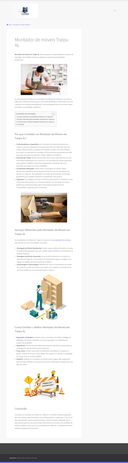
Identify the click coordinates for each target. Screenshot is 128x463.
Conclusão (20, 124)
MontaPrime (12, 458)
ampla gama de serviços (62, 240)
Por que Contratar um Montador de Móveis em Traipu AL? (35, 117)
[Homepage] (25, 11)
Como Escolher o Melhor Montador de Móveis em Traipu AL (35, 122)
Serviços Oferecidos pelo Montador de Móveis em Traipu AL (35, 119)
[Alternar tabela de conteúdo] (52, 113)
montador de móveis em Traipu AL (50, 99)
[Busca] (113, 8)
